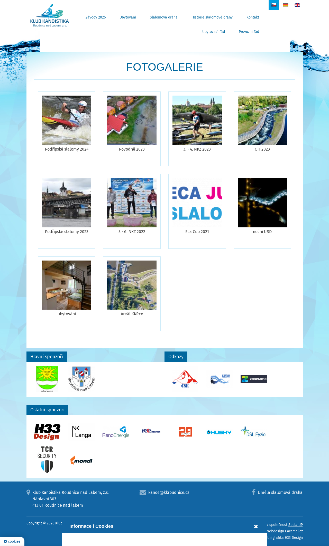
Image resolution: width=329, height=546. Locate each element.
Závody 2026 (96, 17)
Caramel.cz (294, 531)
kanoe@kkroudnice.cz (168, 492)
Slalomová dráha (164, 17)
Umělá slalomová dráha (280, 492)
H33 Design (294, 537)
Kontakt (252, 17)
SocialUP (295, 525)
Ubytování (128, 17)
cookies (14, 541)
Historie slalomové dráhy (212, 17)
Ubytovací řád (213, 32)
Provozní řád (249, 32)
